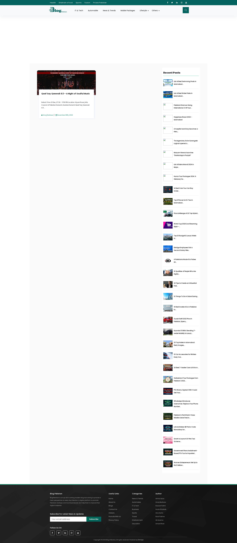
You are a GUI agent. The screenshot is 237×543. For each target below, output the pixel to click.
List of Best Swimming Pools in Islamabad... (185, 82)
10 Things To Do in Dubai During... (186, 296)
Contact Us (113, 509)
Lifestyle (143, 10)
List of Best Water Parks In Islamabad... (183, 94)
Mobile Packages (128, 10)
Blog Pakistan (56, 493)
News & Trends (109, 10)
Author (159, 493)
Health (53, 2)
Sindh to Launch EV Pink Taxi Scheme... (184, 440)
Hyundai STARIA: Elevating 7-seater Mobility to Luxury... (185, 332)
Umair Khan (160, 524)
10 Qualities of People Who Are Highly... (185, 272)
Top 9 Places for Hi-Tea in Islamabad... (183, 201)
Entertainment (137, 520)
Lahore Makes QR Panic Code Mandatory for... (185, 428)
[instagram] (181, 2)
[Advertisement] (118, 34)
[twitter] (172, 2)
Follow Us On (56, 528)
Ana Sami (159, 513)
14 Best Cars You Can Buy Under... (183, 189)
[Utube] (186, 2)
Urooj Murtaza (47, 115)
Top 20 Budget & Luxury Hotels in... (185, 237)
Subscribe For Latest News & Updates (67, 514)
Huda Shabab (161, 509)
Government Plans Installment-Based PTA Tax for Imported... (185, 452)
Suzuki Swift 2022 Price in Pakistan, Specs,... (183, 320)
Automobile (93, 10)
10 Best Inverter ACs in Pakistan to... (185, 308)
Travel (134, 516)
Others (155, 10)
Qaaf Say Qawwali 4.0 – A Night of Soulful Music (65, 93)
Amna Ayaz (160, 499)
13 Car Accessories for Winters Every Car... (185, 355)
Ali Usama (159, 520)
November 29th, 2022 (65, 115)
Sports (78, 2)
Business (135, 509)
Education (136, 524)
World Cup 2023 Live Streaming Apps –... (185, 225)
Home (111, 499)
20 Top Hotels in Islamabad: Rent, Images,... (184, 343)
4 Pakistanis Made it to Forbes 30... (185, 260)
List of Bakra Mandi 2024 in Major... (184, 165)
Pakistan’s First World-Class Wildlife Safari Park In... (184, 416)
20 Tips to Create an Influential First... (185, 284)
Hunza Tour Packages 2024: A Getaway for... (185, 177)
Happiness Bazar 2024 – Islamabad (183, 118)
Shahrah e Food (66, 2)
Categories (137, 493)
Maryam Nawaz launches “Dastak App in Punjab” (183, 154)
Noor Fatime (160, 516)
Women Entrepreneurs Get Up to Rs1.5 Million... (185, 463)
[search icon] (186, 10)
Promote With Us (115, 516)
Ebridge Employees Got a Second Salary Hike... (183, 248)
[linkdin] (177, 2)
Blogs (111, 506)
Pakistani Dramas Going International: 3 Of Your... (183, 106)
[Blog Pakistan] (59, 10)
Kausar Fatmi (161, 506)
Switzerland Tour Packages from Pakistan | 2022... (186, 379)
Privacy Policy (114, 520)
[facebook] (167, 2)
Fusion (87, 2)
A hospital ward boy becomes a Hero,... (186, 130)
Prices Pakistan (100, 2)
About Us (112, 502)
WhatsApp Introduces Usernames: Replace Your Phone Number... (186, 404)
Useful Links (114, 493)
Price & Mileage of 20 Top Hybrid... (186, 213)
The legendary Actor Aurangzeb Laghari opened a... (186, 142)
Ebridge (140, 540)
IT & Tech (79, 10)
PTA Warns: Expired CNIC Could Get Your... (185, 391)
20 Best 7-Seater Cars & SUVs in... (186, 367)
